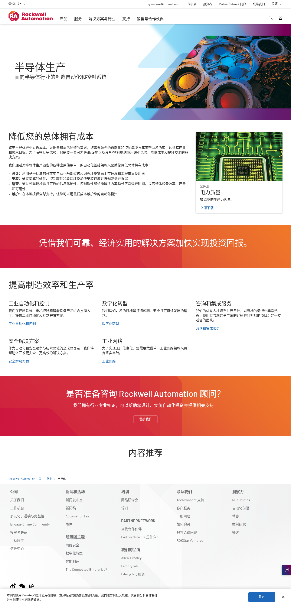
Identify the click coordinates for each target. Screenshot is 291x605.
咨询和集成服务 (208, 328)
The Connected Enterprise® (86, 569)
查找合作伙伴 (131, 529)
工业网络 (109, 361)
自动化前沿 (240, 508)
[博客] (31, 585)
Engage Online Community (30, 524)
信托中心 (17, 548)
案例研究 (239, 524)
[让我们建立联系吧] (286, 570)
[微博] (14, 585)
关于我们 (17, 500)
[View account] (280, 18)
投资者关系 (18, 532)
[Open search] (271, 18)
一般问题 (183, 516)
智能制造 (72, 561)
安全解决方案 (19, 361)
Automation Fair (77, 516)
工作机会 (17, 508)
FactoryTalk (129, 566)
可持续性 (17, 540)
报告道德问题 (187, 532)
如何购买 (183, 524)
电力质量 (202, 134)
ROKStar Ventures (190, 540)
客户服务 (183, 508)
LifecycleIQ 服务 (133, 574)
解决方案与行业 (102, 19)
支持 (126, 19)
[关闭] (283, 597)
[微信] (22, 585)
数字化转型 (110, 324)
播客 (235, 532)
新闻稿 (71, 508)
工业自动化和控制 (22, 324)
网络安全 (72, 545)
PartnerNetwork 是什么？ (140, 537)
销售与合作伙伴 (150, 19)
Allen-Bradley (131, 558)
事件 (69, 524)
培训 (124, 508)
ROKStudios (241, 500)
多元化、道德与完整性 (27, 516)
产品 (63, 19)
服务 (78, 19)
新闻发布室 (74, 500)
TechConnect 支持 (190, 500)
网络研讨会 (129, 500)
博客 (235, 516)
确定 (262, 596)
